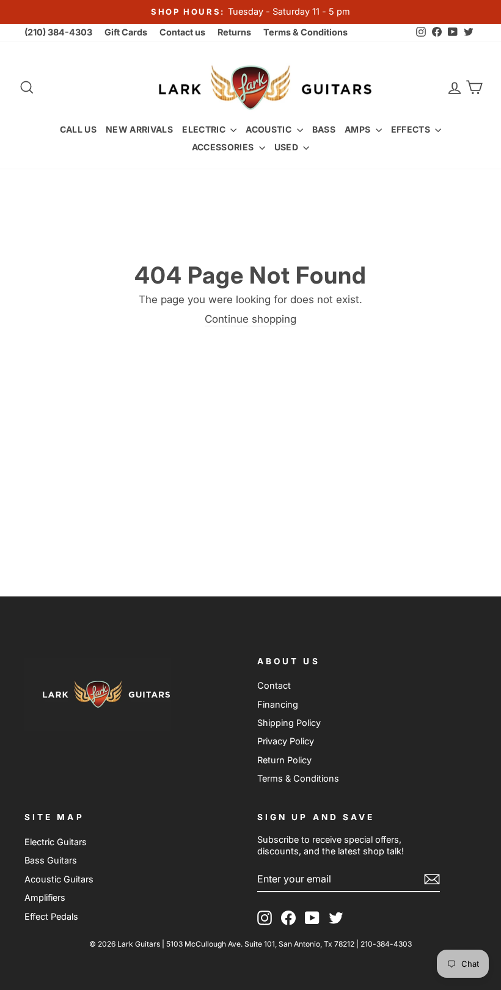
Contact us (182, 32)
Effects (412, 129)
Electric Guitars (55, 842)
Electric (204, 129)
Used (287, 147)
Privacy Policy (285, 741)
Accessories (224, 147)
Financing (277, 704)
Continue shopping (250, 319)
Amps (359, 129)
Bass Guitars (50, 860)
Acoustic (269, 129)
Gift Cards (125, 32)
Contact (274, 685)
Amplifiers (44, 897)
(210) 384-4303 (58, 32)
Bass (323, 129)
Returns (234, 32)
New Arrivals (139, 129)
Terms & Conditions (305, 32)
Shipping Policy (289, 722)
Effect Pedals (51, 916)
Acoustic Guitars (58, 879)
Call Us (78, 129)
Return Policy (284, 760)
